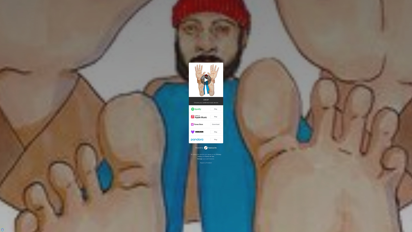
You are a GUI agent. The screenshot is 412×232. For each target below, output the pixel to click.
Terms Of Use (209, 156)
